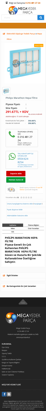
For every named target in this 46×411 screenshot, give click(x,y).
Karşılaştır (38, 204)
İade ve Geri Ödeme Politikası (13, 372)
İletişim (4, 350)
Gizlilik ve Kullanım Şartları (11, 359)
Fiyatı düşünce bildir (15, 209)
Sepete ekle (16, 173)
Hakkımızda (6, 368)
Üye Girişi (5, 347)
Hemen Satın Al (16, 179)
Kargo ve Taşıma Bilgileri (11, 362)
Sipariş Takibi (7, 353)
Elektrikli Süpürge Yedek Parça (21, 33)
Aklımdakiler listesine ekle (17, 215)
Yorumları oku (12, 197)
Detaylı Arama (7, 365)
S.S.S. (4, 356)
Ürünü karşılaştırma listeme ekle (20, 204)
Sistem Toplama (8, 375)
